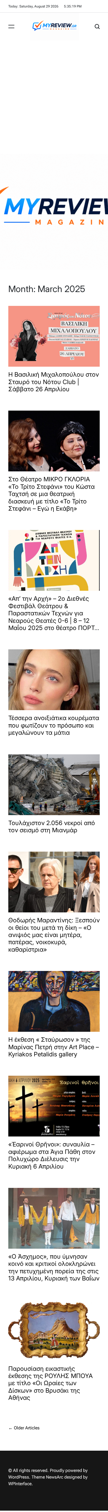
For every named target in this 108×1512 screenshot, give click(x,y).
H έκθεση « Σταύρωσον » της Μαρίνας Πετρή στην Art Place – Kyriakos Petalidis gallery (53, 1047)
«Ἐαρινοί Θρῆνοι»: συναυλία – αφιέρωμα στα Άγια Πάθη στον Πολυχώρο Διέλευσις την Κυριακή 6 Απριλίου (51, 1155)
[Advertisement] (54, 97)
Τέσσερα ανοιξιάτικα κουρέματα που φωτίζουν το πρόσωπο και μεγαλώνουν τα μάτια (53, 725)
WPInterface (20, 1483)
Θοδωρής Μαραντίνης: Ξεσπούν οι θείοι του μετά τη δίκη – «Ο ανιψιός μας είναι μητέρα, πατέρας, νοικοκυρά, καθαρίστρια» (54, 935)
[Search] (97, 26)
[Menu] (11, 26)
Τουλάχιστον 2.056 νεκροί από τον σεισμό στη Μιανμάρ (51, 826)
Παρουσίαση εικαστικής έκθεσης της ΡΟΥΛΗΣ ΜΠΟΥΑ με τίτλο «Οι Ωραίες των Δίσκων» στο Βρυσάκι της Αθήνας (50, 1383)
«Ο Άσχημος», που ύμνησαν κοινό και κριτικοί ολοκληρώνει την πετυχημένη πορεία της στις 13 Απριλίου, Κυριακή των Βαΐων (53, 1267)
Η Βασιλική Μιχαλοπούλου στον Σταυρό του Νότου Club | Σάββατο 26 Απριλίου (53, 382)
